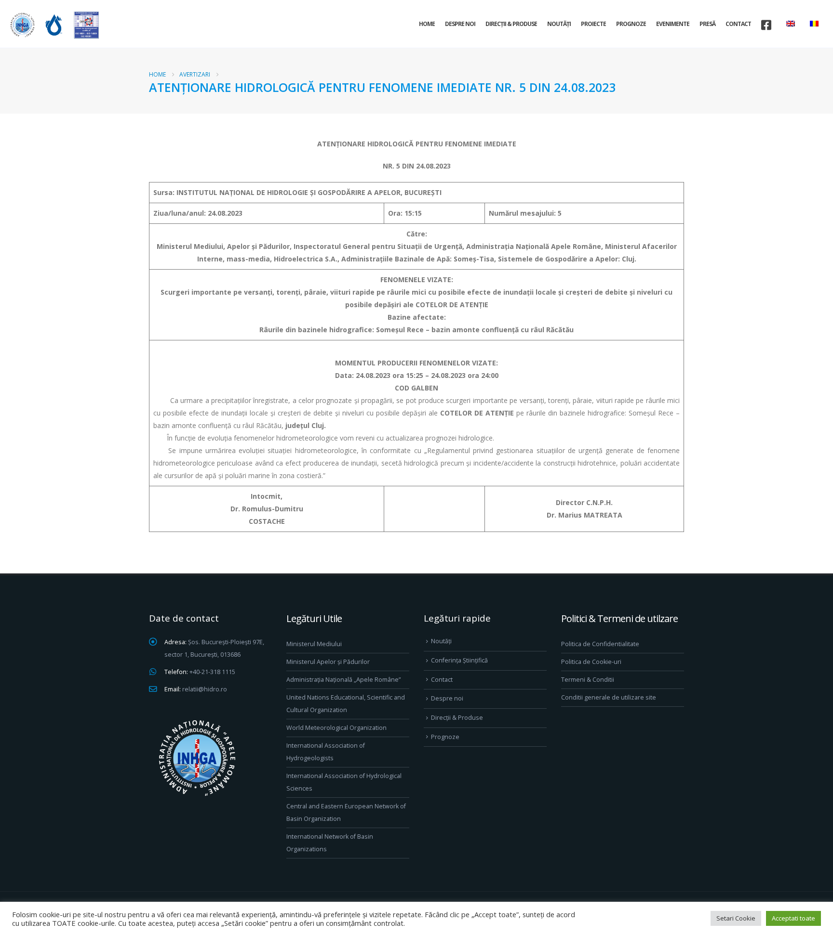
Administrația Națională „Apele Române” (343, 679)
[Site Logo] (53, 25)
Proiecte (593, 24)
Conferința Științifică (459, 660)
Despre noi (460, 24)
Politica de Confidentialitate (600, 644)
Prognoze (631, 24)
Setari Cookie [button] (735, 918)
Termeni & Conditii (587, 679)
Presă (707, 24)
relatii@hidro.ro (204, 689)
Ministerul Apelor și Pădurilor (328, 662)
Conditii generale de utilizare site (608, 697)
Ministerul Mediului (314, 644)
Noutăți (559, 24)
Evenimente (672, 24)
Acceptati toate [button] (793, 918)
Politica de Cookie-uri (591, 662)
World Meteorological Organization (336, 728)
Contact (738, 24)
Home (427, 24)
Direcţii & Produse (511, 24)
